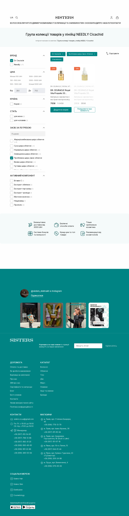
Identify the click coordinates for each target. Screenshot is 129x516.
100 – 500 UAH (15, 80)
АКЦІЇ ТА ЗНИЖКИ (69, 23)
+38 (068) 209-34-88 (53, 458)
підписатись (111, 346)
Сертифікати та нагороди (21, 387)
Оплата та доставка (18, 367)
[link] (117, 17)
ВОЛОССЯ (14, 23)
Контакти (14, 399)
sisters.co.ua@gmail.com (24, 419)
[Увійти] (111, 17)
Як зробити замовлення (20, 371)
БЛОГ (108, 23)
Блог (12, 391)
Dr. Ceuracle (55, 86)
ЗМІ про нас (15, 383)
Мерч (42, 383)
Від (11, 90)
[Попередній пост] (24, 315)
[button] (58, 54)
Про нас (13, 379)
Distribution (18, 490)
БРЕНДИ (95, 23)
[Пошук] (16, 17)
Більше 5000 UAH (35, 84)
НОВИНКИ (45, 23)
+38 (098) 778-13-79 (52, 425)
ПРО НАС (102, 23)
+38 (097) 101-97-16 (52, 441)
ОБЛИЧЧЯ (23, 23)
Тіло (42, 375)
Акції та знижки (46, 391)
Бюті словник (15, 395)
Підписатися (37, 295)
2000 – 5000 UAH (35, 80)
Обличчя (44, 371)
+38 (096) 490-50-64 (23, 453)
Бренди (43, 395)
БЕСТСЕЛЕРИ (55, 23)
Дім (41, 379)
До (29, 90)
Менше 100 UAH (16, 76)
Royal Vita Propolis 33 (67, 86)
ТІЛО (30, 23)
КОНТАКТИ (116, 23)
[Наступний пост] (105, 315)
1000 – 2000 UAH (35, 76)
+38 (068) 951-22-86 (22, 449)
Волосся (44, 367)
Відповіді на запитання (20, 375)
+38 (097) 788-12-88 (22, 438)
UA (11, 17)
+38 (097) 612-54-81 (22, 434)
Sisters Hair (18, 479)
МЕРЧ (38, 23)
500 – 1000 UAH (16, 84)
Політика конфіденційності (21, 407)
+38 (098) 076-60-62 (53, 466)
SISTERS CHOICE (84, 23)
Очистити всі (56, 59)
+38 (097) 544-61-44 (52, 449)
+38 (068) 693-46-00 (23, 445)
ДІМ (34, 23)
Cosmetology (19, 495)
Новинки (43, 387)
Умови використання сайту (21, 403)
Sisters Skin (18, 484)
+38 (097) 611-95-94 (52, 432)
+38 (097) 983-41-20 (22, 442)
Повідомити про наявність (84, 110)
